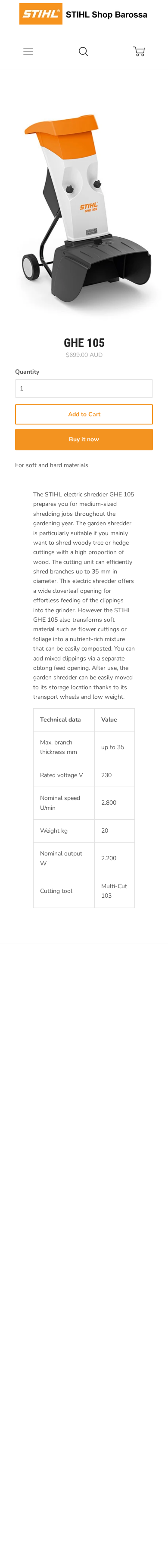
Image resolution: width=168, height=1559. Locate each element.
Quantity (27, 372)
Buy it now (84, 439)
